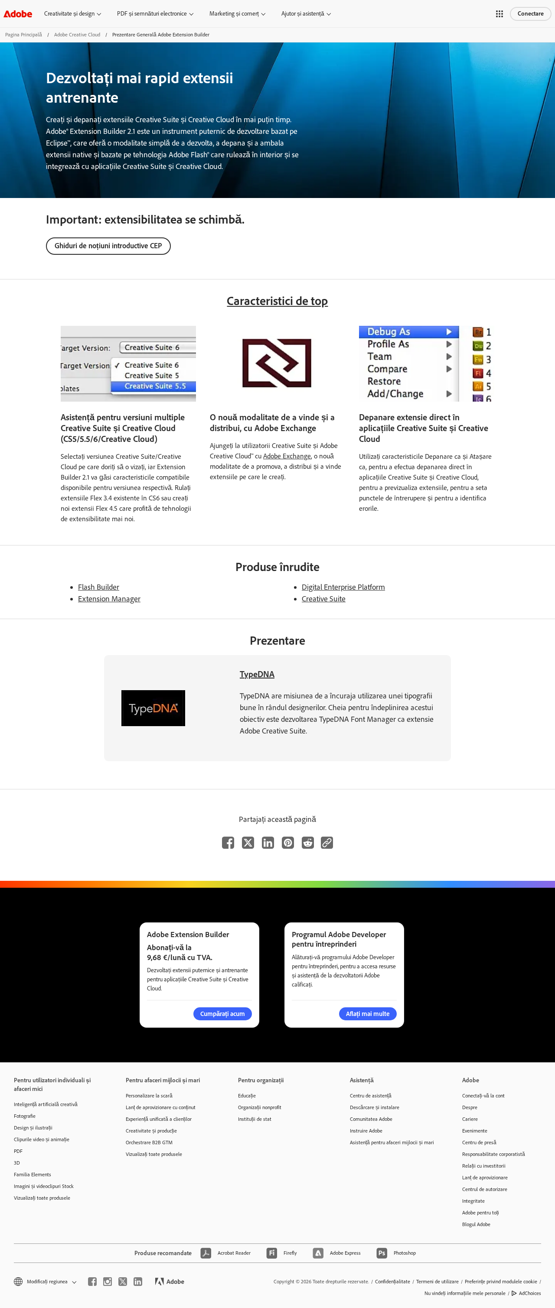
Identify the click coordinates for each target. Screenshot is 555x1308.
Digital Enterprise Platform (343, 587)
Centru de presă (479, 1142)
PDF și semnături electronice (152, 13)
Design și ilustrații (33, 1128)
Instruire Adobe (366, 1131)
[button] (499, 14)
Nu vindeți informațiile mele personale (465, 1293)
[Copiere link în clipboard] (327, 843)
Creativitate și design (69, 13)
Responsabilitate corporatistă (493, 1154)
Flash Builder (98, 587)
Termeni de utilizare (437, 1282)
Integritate (473, 1201)
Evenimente (474, 1131)
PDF (18, 1151)
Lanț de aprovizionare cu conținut (161, 1107)
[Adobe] (18, 13)
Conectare (531, 13)
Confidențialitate (392, 1282)
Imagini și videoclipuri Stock (44, 1186)
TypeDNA (257, 674)
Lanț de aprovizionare (485, 1178)
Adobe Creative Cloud (77, 35)
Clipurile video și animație (41, 1139)
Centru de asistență (371, 1096)
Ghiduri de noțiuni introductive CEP (108, 245)
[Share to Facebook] (228, 843)
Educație (247, 1096)
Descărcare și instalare (374, 1107)
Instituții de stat (254, 1119)
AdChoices (530, 1293)
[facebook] (92, 1281)
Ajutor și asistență (302, 13)
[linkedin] (138, 1281)
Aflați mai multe (368, 1014)
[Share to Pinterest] (288, 843)
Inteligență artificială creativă (46, 1104)
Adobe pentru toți (480, 1213)
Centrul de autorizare (484, 1189)
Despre (469, 1107)
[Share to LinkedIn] (268, 843)
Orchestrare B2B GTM (149, 1142)
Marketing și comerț (234, 13)
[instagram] (107, 1281)
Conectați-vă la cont (483, 1096)
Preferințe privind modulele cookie (501, 1282)
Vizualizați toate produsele (42, 1198)
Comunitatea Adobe (371, 1119)
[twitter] (122, 1281)
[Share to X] (248, 843)
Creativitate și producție (151, 1131)
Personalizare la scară (149, 1096)
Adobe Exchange (287, 456)
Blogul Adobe (476, 1224)
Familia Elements (32, 1175)
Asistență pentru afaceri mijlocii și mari (392, 1142)
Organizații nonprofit (259, 1107)
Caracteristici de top (277, 300)
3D (17, 1163)
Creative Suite (324, 599)
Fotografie (25, 1116)
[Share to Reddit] (308, 843)
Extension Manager (109, 599)
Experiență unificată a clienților (159, 1119)
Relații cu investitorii (484, 1166)
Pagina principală (23, 35)
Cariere (470, 1119)
